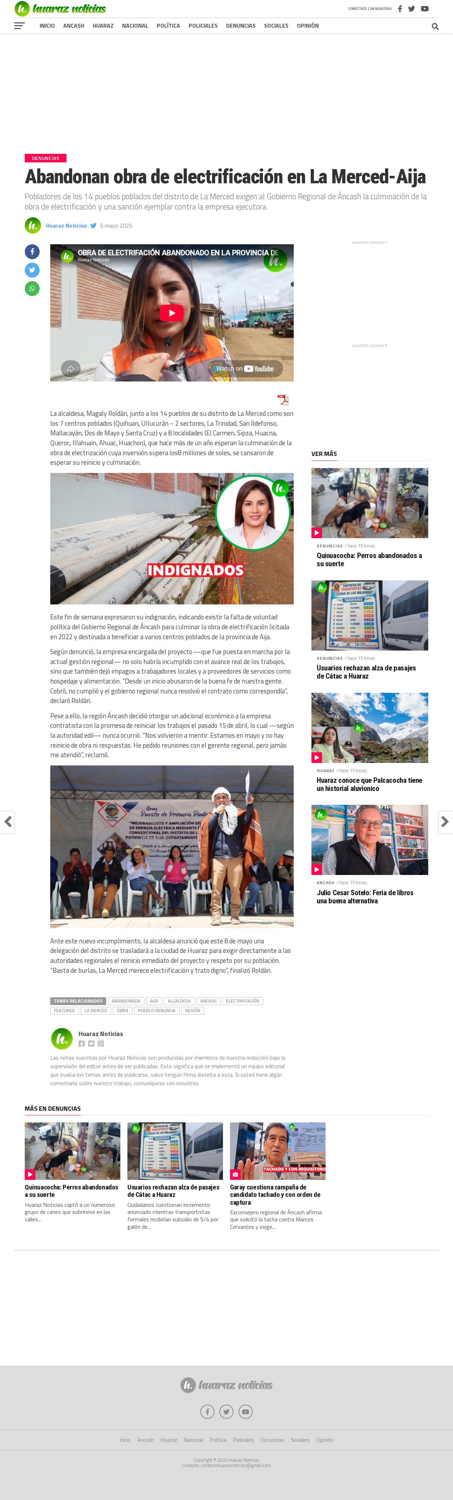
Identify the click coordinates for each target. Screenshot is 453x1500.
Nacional (135, 25)
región (192, 1010)
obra (122, 1010)
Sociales (276, 25)
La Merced (96, 1010)
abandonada (126, 1000)
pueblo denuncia (157, 1010)
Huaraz (103, 25)
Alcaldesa (179, 1000)
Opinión (308, 25)
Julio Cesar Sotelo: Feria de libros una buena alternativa (365, 897)
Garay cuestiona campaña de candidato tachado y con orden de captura (275, 1194)
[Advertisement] (226, 88)
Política (168, 25)
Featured (64, 1010)
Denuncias (241, 25)
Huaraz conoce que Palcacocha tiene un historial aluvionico (369, 784)
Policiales (203, 25)
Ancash (73, 25)
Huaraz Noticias (66, 225)
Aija (154, 1000)
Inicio (47, 25)
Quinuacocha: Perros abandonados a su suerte (369, 560)
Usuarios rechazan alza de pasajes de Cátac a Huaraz (366, 672)
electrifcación (242, 1000)
